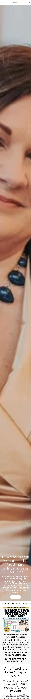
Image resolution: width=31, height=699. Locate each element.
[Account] (25, 2)
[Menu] (2, 3)
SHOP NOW (15, 597)
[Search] (6, 2)
